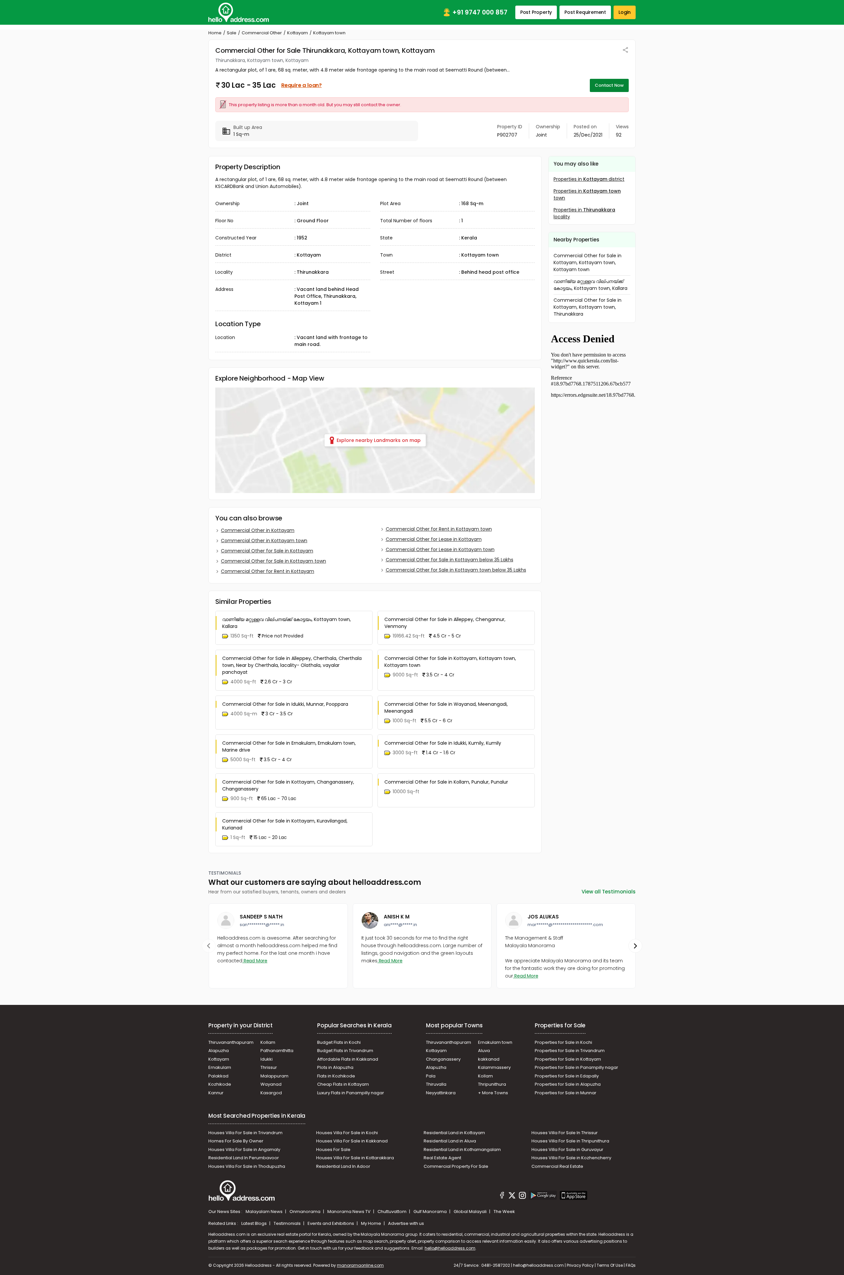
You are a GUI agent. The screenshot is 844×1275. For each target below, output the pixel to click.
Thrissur (268, 1067)
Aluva (484, 1050)
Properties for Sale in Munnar (565, 1093)
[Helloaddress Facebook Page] (502, 1196)
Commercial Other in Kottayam (257, 530)
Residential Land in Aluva (450, 1141)
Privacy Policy (580, 1265)
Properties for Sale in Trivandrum (570, 1050)
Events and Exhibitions (331, 1223)
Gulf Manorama (430, 1211)
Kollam (267, 1042)
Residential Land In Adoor (343, 1166)
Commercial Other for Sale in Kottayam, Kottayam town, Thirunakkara (587, 307)
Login (624, 12)
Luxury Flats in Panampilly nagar (350, 1093)
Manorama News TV (349, 1211)
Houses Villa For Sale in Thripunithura (570, 1141)
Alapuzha (218, 1050)
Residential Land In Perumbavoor (243, 1158)
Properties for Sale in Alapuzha (568, 1084)
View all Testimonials (609, 891)
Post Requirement (585, 12)
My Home (371, 1223)
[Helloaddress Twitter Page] (512, 1196)
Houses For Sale (333, 1149)
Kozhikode (219, 1084)
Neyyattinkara (441, 1093)
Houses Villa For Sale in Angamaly (244, 1149)
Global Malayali (471, 1211)
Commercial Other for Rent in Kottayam (267, 571)
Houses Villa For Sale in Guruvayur (567, 1149)
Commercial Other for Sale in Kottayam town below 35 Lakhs (456, 570)
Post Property (536, 12)
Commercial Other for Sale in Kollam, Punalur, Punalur (446, 782)
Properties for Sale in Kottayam (568, 1059)
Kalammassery (494, 1067)
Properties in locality (584, 213)
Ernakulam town (495, 1042)
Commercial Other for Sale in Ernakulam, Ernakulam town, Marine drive (289, 746)
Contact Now (609, 85)
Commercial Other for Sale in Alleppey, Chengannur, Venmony (444, 623)
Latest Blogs (254, 1223)
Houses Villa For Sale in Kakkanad (352, 1141)
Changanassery (443, 1059)
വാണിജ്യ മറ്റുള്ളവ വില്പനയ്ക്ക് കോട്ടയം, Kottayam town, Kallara (286, 623)
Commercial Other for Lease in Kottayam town (440, 549)
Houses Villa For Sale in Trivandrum (245, 1133)
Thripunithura (492, 1084)
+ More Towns (493, 1093)
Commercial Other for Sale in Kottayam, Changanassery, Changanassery (288, 785)
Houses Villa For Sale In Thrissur (564, 1133)
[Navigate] (209, 946)
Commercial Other (262, 33)
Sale (231, 33)
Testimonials (288, 1223)
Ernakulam (219, 1067)
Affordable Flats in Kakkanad (347, 1059)
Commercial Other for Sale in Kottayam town (273, 561)
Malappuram (274, 1076)
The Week (504, 1211)
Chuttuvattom (392, 1211)
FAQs (631, 1265)
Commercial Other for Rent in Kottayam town (439, 529)
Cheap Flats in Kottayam (343, 1084)
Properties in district (589, 179)
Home (215, 33)
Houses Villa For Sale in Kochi (347, 1133)
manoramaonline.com (360, 1265)
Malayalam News (265, 1211)
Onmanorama (305, 1211)
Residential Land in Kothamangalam (462, 1149)
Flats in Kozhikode (336, 1076)
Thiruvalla (436, 1084)
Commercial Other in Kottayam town (264, 540)
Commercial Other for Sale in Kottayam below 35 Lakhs (449, 559)
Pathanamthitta (276, 1050)
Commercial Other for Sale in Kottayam (267, 550)
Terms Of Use (610, 1265)
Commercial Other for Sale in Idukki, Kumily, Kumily (442, 743)
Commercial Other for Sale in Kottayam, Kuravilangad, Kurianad (284, 824)
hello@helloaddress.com (450, 1248)
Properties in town (587, 194)
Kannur (216, 1093)
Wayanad (271, 1084)
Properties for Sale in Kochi (563, 1042)
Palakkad (218, 1076)
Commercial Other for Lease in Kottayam (434, 539)
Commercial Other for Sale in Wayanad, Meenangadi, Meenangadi (446, 707)
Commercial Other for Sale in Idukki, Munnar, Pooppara (285, 704)
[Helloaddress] (239, 12)
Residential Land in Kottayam (454, 1133)
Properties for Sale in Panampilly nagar (576, 1067)
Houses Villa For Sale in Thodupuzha (246, 1166)
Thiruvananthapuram (231, 1042)
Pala (431, 1076)
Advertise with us (406, 1223)
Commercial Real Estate (557, 1166)
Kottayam (297, 33)
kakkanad (488, 1059)
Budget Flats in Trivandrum (345, 1050)
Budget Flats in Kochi (339, 1042)
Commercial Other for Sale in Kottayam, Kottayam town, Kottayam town (450, 662)
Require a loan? (301, 85)
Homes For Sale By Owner (235, 1141)
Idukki (266, 1059)
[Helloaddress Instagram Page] (522, 1196)
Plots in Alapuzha (335, 1067)
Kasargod (271, 1093)
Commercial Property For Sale (456, 1166)
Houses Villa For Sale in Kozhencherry (571, 1158)
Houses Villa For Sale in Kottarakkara (355, 1158)
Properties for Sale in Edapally (567, 1076)
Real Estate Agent (442, 1158)
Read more (254, 960)
